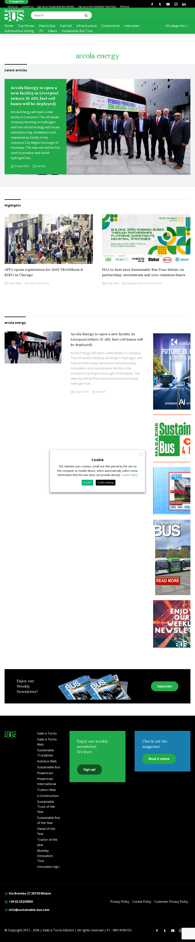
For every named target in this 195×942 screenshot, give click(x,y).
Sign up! (89, 769)
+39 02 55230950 (20, 901)
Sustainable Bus (48, 767)
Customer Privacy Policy (171, 901)
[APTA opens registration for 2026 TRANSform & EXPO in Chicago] (49, 239)
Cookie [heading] (98, 459)
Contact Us (27, 6)
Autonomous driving (19, 31)
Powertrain (45, 773)
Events (32, 283)
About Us (13, 6)
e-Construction (48, 796)
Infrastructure (86, 26)
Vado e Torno (47, 733)
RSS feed (124, 6)
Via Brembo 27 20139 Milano (29, 893)
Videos (52, 31)
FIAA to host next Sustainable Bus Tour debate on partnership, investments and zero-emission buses (143, 272)
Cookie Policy (141, 901)
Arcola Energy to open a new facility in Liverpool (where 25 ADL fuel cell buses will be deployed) (34, 95)
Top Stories (26, 26)
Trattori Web (46, 790)
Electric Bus (47, 26)
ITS (40, 31)
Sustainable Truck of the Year (46, 807)
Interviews (131, 26)
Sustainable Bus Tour (77, 31)
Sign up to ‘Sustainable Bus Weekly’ (55, 6)
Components (110, 26)
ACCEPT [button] (87, 482)
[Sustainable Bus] (14, 15)
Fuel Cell (66, 26)
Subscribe (164, 686)
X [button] (141, 454)
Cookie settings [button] (105, 482)
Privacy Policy (119, 901)
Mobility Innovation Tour (45, 856)
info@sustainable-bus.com (29, 910)
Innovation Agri (48, 867)
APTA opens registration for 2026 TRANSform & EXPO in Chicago (44, 272)
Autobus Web (47, 761)
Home (9, 26)
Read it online (159, 759)
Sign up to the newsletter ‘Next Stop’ (97, 6)
